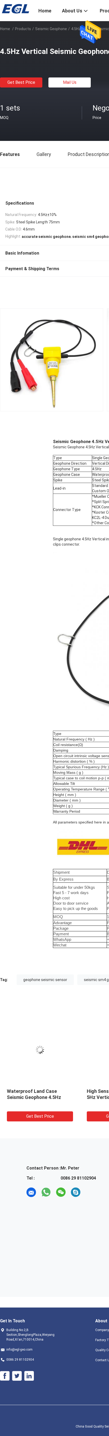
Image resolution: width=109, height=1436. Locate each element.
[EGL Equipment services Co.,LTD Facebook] (5, 1376)
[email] (31, 1192)
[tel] (90, 1192)
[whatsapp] (46, 1192)
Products (23, 29)
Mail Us (69, 82)
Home (5, 29)
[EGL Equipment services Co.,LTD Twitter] (17, 1376)
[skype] (75, 1192)
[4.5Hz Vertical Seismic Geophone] (40, 1050)
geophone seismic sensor (45, 980)
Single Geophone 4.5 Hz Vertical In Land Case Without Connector (39, 1097)
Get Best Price (21, 82)
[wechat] (61, 1192)
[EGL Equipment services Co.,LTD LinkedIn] (29, 1376)
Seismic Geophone (51, 29)
